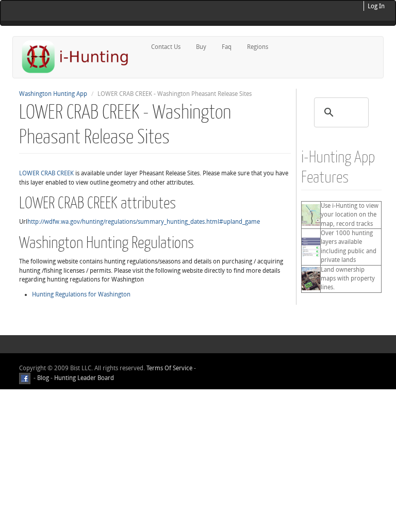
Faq (227, 47)
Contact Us (165, 47)
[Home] (79, 56)
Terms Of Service (169, 368)
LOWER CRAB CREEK (46, 173)
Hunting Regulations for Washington (81, 294)
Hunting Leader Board (83, 378)
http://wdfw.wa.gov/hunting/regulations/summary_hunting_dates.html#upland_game (143, 221)
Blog (43, 378)
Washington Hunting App (53, 93)
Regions (257, 47)
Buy (201, 47)
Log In (376, 6)
